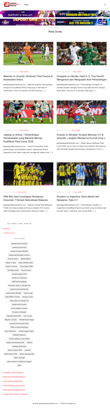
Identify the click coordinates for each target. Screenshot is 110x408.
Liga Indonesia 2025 (14, 316)
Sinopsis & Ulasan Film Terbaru (14, 385)
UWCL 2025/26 (19, 358)
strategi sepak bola (19, 346)
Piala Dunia (24, 72)
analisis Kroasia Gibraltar (19, 251)
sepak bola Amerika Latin (15, 342)
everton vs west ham (19, 278)
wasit (19, 365)
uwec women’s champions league (19, 361)
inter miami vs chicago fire (19, 301)
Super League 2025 (15, 350)
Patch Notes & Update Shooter (14, 390)
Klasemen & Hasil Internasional (14, 377)
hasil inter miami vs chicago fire (19, 285)
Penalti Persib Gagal (26, 320)
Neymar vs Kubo (11, 320)
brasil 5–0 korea (11, 266)
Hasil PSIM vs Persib (12, 297)
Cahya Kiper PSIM (26, 266)
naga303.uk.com (9, 233)
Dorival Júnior (26, 270)
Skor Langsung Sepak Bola (13, 381)
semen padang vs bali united (19, 339)
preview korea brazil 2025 (19, 323)
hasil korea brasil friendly (19, 289)
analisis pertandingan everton (19, 255)
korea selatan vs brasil (19, 308)
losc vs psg (28, 316)
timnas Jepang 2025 (27, 354)
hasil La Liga (28, 293)
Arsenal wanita (13, 259)
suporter (28, 350)
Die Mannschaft (13, 270)
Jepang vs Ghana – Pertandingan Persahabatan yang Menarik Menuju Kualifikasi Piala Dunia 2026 (22, 138)
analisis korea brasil (19, 247)
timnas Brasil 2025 (10, 354)
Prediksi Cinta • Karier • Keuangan (15, 394)
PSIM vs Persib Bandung (19, 327)
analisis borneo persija (19, 243)
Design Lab (72, 403)
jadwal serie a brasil (19, 304)
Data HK (6, 228)
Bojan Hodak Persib (26, 263)
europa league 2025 (19, 274)
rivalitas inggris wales (26, 331)
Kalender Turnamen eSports (13, 372)
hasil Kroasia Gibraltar (13, 293)
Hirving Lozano (27, 297)
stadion (29, 342)
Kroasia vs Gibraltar (19, 312)
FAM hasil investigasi (19, 282)
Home (26, 5)
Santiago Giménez (19, 335)
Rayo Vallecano (10, 331)
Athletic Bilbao (26, 259)
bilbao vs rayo (11, 263)
